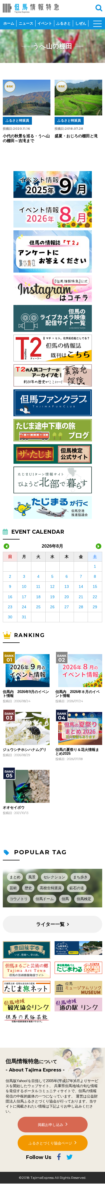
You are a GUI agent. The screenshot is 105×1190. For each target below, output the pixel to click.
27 (66, 607)
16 (10, 597)
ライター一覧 (50, 924)
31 (24, 617)
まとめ (15, 877)
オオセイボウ (14, 808)
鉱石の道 (76, 888)
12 (52, 586)
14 (81, 586)
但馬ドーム (45, 899)
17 (24, 597)
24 (24, 607)
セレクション (54, 877)
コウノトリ (19, 899)
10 (24, 586)
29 (95, 607)
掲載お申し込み (50, 1125)
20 (66, 597)
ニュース (26, 23)
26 (52, 607)
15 (95, 586)
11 (38, 586)
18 (38, 597)
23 (10, 607)
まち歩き (80, 877)
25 (38, 607)
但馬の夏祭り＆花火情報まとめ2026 (77, 752)
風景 (32, 877)
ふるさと (63, 23)
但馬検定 (84, 899)
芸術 (13, 888)
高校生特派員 (51, 888)
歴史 (28, 888)
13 (66, 586)
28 (81, 607)
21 (81, 597)
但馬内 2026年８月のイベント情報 (77, 694)
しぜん (80, 23)
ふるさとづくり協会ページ (50, 1143)
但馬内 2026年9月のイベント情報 (26, 694)
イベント (45, 23)
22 (95, 597)
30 (10, 617)
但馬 (65, 899)
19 (52, 597)
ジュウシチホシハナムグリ (24, 750)
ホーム (8, 23)
